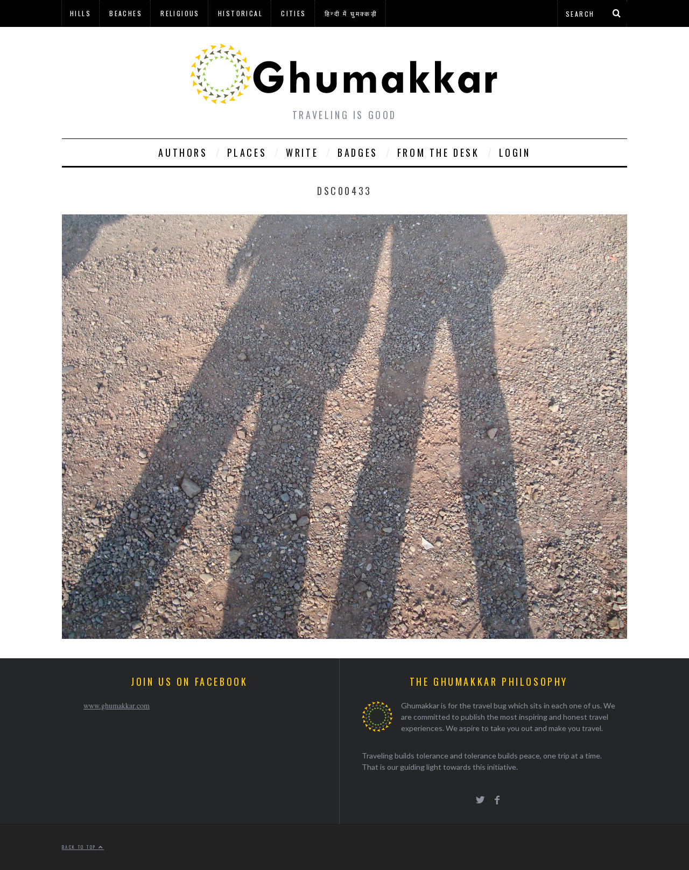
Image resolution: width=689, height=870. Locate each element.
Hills (80, 13)
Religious (180, 13)
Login (515, 152)
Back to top (80, 847)
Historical (240, 13)
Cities (293, 13)
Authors (182, 152)
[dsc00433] (344, 635)
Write (302, 152)
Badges (358, 152)
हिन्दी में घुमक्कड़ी (351, 13)
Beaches (125, 13)
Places (247, 152)
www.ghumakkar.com (116, 705)
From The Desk (438, 152)
